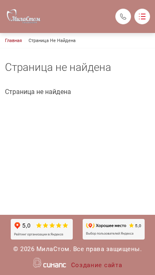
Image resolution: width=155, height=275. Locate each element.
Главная (13, 40)
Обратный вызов (123, 16)
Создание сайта (96, 265)
